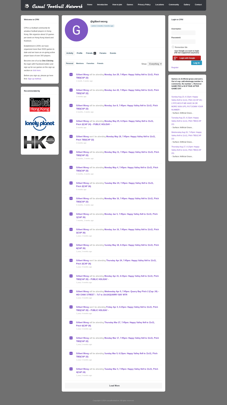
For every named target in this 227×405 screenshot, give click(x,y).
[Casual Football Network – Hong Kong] (54, 8)
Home (89, 5)
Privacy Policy (144, 5)
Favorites (90, 63)
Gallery (187, 5)
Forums (103, 53)
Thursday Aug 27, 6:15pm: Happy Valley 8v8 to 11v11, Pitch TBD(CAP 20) (186, 150)
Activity (69, 53)
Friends (90, 53)
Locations (159, 5)
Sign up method (34, 79)
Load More (114, 385)
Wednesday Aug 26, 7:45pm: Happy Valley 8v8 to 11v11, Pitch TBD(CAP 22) (186, 135)
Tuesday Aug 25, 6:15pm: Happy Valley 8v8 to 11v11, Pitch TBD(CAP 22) (186, 121)
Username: (176, 29)
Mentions (80, 63)
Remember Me (181, 47)
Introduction (102, 5)
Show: (144, 64)
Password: (176, 38)
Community (174, 5)
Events (113, 53)
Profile (79, 53)
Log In (196, 62)
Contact (198, 5)
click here (37, 70)
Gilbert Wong (82, 74)
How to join (117, 5)
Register (175, 67)
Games (130, 5)
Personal (69, 63)
